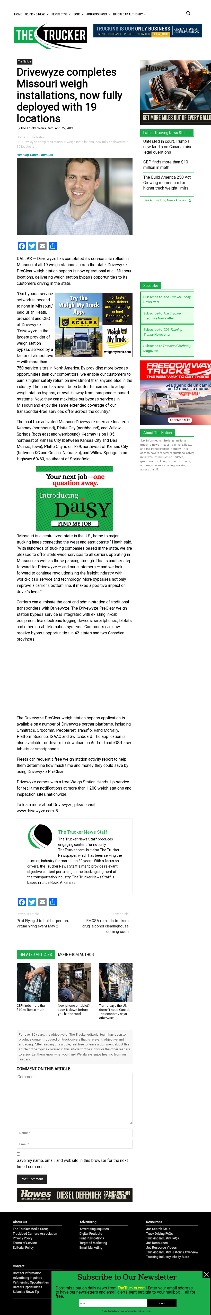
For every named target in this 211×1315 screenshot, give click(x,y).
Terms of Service (25, 1243)
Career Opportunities (27, 1287)
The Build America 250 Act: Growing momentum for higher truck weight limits (167, 183)
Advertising (88, 1222)
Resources (154, 1222)
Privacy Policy (22, 1238)
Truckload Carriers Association (35, 1233)
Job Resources (96, 14)
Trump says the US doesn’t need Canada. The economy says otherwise (115, 1012)
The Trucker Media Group (30, 1229)
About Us (20, 1222)
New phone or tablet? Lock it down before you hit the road (74, 1010)
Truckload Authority (128, 14)
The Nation (24, 61)
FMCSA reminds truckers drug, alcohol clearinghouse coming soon (105, 926)
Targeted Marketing (93, 1243)
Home (18, 14)
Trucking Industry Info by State (167, 1257)
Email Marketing (91, 1247)
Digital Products (91, 1233)
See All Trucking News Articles (165, 200)
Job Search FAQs (158, 1229)
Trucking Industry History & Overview (172, 1252)
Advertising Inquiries (94, 1229)
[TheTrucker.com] (48, 36)
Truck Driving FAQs (159, 1233)
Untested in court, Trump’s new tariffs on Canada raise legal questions (167, 147)
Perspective (59, 14)
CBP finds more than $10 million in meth (32, 1008)
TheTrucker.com (132, 1288)
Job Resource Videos (161, 1247)
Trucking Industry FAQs (162, 1238)
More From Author (76, 954)
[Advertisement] (74, 679)
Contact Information (27, 1273)
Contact (18, 1266)
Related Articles (36, 954)
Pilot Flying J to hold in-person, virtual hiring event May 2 (43, 923)
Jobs (77, 14)
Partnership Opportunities (31, 1282)
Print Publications (92, 1238)
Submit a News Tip (26, 1292)
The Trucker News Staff (36, 128)
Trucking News (35, 14)
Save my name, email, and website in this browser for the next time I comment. (72, 1163)
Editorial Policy (23, 1247)
